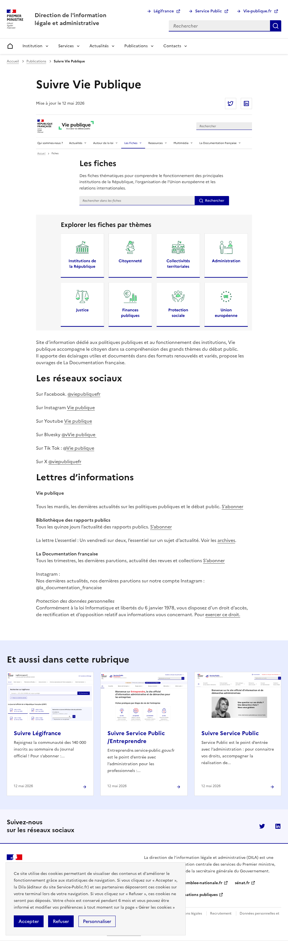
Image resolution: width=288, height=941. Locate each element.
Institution (32, 46)
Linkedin (278, 826)
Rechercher (275, 25)
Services (66, 46)
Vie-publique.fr (257, 11)
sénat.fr (242, 883)
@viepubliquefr (84, 394)
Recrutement (220, 913)
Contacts (172, 46)
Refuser (61, 921)
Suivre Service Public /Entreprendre (136, 737)
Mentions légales (188, 913)
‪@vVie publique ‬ (79, 434)
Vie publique (81, 407)
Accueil (13, 61)
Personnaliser (97, 921)
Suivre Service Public (230, 733)
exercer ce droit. (222, 614)
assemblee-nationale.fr (200, 883)
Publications (136, 46)
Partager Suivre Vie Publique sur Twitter (230, 103)
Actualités (99, 46)
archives (226, 540)
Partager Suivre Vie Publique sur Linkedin (246, 103)
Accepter (29, 921)
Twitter (262, 826)
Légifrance (164, 11)
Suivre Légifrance (37, 733)
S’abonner (232, 506)
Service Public (208, 11)
